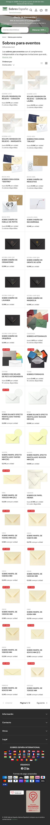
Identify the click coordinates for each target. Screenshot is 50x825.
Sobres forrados (35, 374)
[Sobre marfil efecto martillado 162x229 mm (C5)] (37, 439)
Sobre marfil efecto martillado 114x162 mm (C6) (12, 457)
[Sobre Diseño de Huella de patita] (12, 203)
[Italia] (19, 757)
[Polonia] (12, 759)
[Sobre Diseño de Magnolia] (37, 282)
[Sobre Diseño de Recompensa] (37, 203)
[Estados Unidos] (19, 754)
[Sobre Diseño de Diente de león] (37, 244)
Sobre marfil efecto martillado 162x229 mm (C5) (37, 457)
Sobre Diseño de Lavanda (9, 299)
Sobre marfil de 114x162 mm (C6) (9, 536)
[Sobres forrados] (37, 358)
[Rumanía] (26, 759)
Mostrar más (7, 57)
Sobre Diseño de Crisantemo (9, 261)
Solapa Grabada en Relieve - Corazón (11, 97)
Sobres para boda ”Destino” (10, 180)
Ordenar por (7, 62)
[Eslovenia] (10, 754)
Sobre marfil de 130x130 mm (9, 613)
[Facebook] (22, 768)
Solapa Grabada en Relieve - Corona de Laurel (36, 98)
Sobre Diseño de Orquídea (9, 337)
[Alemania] (5, 751)
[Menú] (46, 10)
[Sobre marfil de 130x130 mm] (12, 596)
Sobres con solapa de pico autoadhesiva (12, 375)
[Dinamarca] (38, 751)
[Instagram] (25, 768)
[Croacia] (33, 751)
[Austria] (14, 751)
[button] (41, 10)
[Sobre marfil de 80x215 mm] (12, 672)
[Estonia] (24, 754)
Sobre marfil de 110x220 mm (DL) (9, 496)
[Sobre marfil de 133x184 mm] (12, 557)
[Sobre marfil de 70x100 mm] (37, 672)
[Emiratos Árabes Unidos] (43, 751)
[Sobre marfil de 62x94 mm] (37, 596)
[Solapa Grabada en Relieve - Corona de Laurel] (37, 80)
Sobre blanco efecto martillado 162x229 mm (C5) (37, 416)
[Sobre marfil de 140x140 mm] (37, 557)
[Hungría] (43, 754)
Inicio (4, 37)
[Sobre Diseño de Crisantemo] (12, 244)
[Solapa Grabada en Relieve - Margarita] (12, 123)
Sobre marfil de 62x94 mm (34, 613)
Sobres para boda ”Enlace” (35, 140)
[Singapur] (31, 759)
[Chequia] (29, 751)
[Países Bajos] (43, 757)
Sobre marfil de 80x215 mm (9, 689)
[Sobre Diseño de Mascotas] (37, 163)
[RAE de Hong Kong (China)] (22, 759)
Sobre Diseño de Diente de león (34, 261)
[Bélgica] (19, 751)
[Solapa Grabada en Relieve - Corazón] (12, 80)
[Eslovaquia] (5, 754)
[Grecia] (38, 754)
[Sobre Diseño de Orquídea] (12, 320)
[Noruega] (33, 757)
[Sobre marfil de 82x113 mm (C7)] (37, 634)
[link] (9, 703)
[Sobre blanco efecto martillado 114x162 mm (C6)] (12, 398)
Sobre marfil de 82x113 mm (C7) (34, 651)
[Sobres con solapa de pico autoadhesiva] (12, 358)
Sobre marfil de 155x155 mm (9, 651)
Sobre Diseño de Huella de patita (10, 220)
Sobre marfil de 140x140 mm (34, 575)
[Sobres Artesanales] (37, 320)
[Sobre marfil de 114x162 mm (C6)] (12, 519)
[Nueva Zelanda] (38, 757)
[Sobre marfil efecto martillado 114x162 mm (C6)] (12, 439)
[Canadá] (24, 751)
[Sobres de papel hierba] (37, 479)
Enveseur (14, 819)
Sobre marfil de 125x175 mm (34, 537)
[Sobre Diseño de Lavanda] (12, 282)
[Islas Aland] (14, 757)
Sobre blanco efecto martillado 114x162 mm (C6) (12, 416)
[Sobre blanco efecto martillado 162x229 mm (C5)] (37, 398)
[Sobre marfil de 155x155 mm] (12, 634)
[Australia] (10, 751)
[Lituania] (29, 757)
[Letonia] (24, 757)
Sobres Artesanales (37, 336)
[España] (14, 754)
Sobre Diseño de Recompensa (34, 221)
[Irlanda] (10, 757)
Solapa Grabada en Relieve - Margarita (11, 140)
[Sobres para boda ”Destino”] (12, 163)
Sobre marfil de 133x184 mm (9, 575)
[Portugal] (17, 759)
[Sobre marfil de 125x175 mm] (37, 519)
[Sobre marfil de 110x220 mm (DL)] (12, 479)
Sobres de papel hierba (34, 496)
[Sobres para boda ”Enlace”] (37, 123)
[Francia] (33, 754)
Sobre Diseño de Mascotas (34, 180)
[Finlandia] (29, 754)
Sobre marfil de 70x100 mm (34, 689)
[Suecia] (36, 759)
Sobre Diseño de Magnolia (34, 299)
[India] (5, 757)
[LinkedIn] (28, 768)
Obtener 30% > (39, 30)
